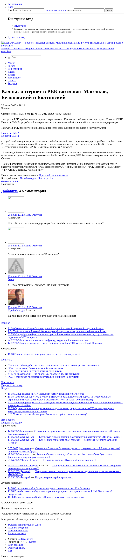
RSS (10, 550)
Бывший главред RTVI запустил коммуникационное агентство (49, 393)
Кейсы (11, 74)
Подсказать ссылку (11, 385)
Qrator (32, 541)
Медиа (11, 63)
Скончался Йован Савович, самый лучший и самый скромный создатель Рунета (56, 328)
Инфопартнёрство (18, 530)
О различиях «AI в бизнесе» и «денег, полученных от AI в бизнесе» (49, 488)
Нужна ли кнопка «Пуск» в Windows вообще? (68, 460)
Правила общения (18, 527)
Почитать (6, 359)
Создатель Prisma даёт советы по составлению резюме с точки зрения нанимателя (53, 365)
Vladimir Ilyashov (29, 460)
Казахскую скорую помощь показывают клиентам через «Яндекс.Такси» (79, 437)
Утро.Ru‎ (48, 178)
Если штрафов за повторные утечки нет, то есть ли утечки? (44, 354)
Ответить (37, 214)
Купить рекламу (17, 37)
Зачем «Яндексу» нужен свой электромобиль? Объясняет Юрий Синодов (55, 343)
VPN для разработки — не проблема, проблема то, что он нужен (44, 374)
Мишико (25, 431)
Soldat (11, 279)
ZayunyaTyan (27, 437)
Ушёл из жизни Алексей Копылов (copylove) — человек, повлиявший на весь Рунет (57, 331)
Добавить (9, 191)
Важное (5, 322)
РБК (40, 178)
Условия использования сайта (24, 524)
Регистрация (15, 4)
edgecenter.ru (26, 539)
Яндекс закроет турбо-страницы (53, 477)
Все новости (8, 419)
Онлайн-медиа (28, 178)
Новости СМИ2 (10, 133)
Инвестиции (15, 68)
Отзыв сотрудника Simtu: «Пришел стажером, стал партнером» (46, 497)
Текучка (12, 83)
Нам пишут (14, 77)
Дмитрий (25, 471)
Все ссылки (7, 382)
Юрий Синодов (16, 310)
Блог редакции (16, 544)
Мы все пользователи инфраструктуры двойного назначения (48, 340)
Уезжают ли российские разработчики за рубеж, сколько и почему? (50, 414)
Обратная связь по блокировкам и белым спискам (35, 368)
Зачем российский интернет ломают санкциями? (35, 371)
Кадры (11, 71)
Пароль (59, 10)
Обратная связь (16, 547)
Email (11, 10)
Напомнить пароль (55, 10)
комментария (9, 181)
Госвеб (11, 65)
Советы (12, 80)
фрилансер (25, 448)
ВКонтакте (20, 25)
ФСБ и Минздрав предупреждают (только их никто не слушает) (43, 376)
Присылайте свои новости (53, 175)
